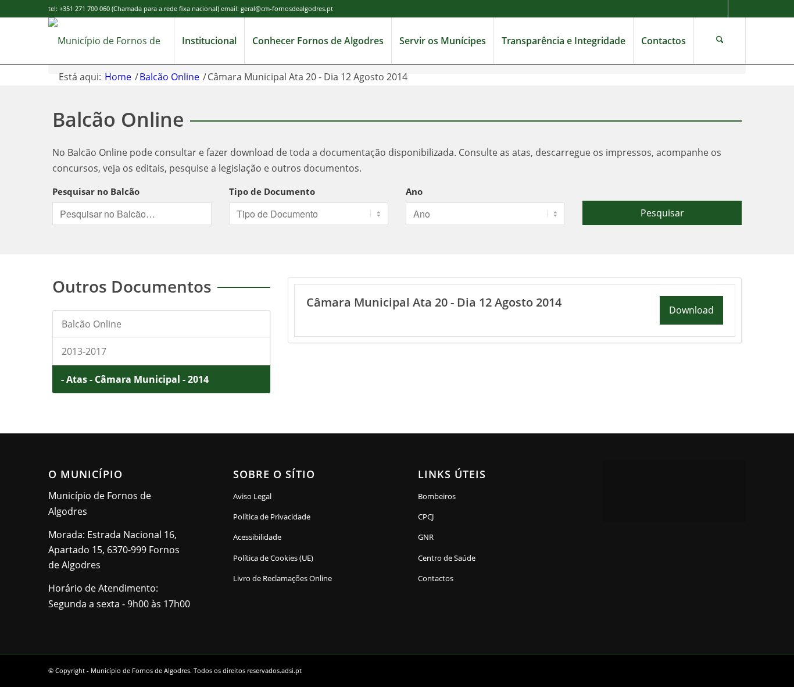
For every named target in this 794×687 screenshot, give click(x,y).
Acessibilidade (257, 537)
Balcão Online (91, 324)
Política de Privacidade (271, 516)
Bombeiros (437, 496)
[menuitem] (209, 40)
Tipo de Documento (272, 191)
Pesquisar (662, 213)
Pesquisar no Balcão (96, 191)
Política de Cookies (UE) (273, 558)
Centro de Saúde (446, 558)
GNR (426, 537)
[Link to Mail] (737, 8)
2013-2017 (84, 351)
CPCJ (426, 516)
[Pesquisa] (719, 40)
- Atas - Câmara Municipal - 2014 (135, 379)
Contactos (435, 578)
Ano (414, 191)
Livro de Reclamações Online (304, 577)
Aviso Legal (252, 496)
